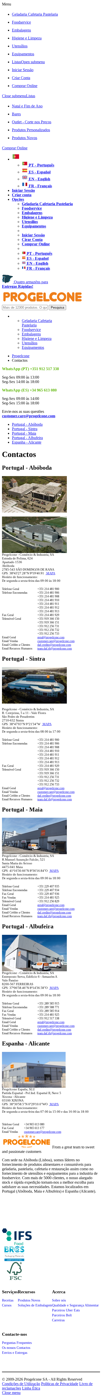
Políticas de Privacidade (59, 1384)
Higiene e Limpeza (27, 38)
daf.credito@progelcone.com (54, 645)
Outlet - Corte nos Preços (31, 122)
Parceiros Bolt (62, 1315)
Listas (28, 62)
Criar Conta (21, 78)
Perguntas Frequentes (17, 1343)
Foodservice (21, 22)
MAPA (50, 573)
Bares (16, 114)
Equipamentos (23, 54)
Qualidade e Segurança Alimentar (75, 1305)
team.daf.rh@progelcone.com (54, 648)
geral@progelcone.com (50, 637)
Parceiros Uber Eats (66, 1310)
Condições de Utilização (21, 1384)
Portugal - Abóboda (27, 424)
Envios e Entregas (14, 1353)
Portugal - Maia (24, 433)
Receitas (7, 1300)
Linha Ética (31, 1388)
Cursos (6, 1305)
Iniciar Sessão (22, 70)
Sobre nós (59, 1300)
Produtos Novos (24, 138)
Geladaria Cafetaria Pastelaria (35, 14)
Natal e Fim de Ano (27, 106)
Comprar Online (24, 86)
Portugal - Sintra (24, 429)
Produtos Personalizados (31, 130)
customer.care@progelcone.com (56, 641)
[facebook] (17, 1243)
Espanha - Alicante (26, 442)
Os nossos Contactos (16, 1348)
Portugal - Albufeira (27, 438)
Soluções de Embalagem (35, 1305)
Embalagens (21, 30)
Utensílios (19, 46)
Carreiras (58, 1320)
